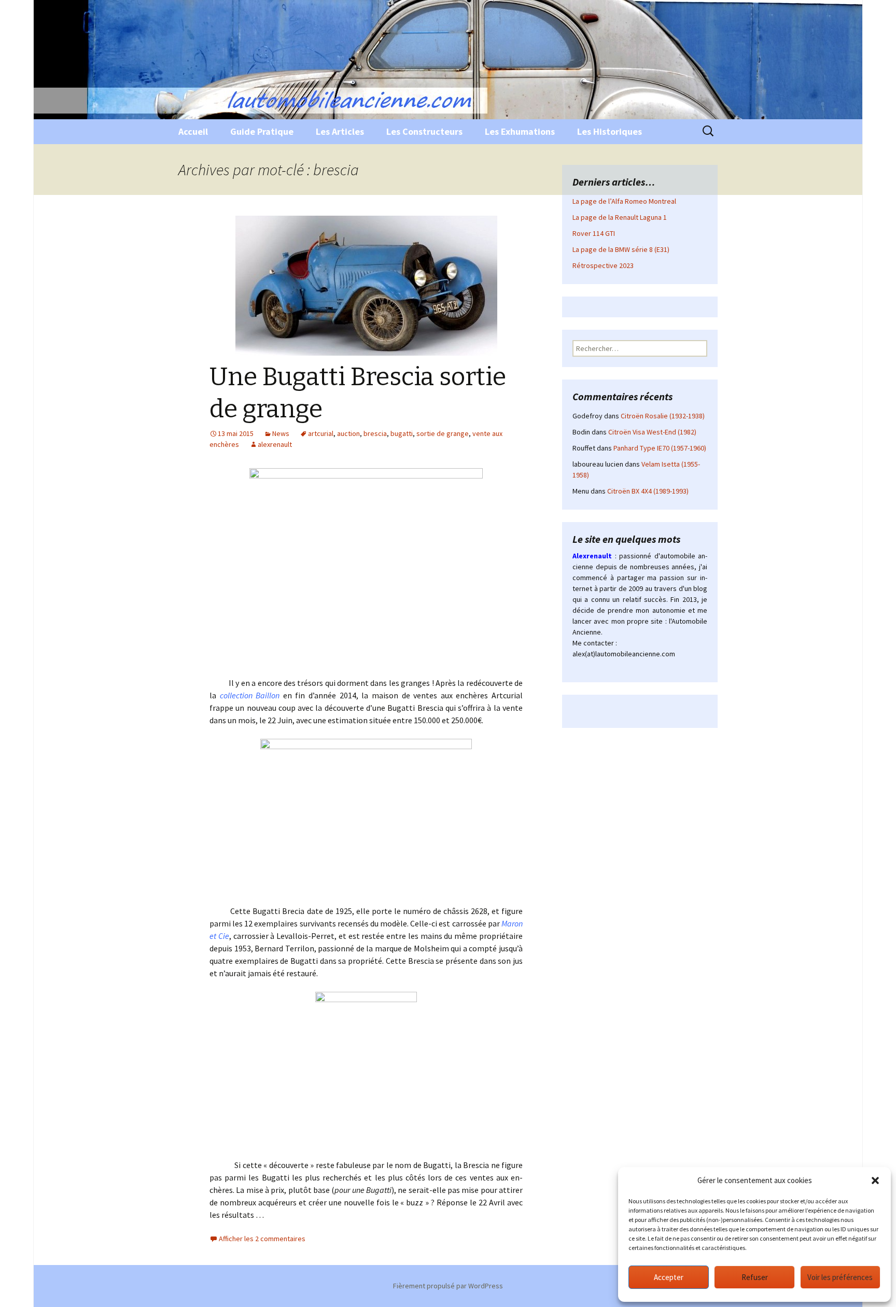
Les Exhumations (520, 131)
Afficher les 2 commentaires (262, 1238)
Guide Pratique (261, 131)
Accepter (668, 1277)
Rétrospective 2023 (603, 265)
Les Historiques (609, 131)
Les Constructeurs (424, 131)
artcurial (320, 433)
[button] (875, 1180)
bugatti (401, 433)
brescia (375, 433)
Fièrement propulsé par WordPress (448, 1285)
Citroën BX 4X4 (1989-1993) (648, 491)
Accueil (193, 131)
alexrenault (275, 444)
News (280, 433)
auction (348, 433)
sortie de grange (442, 433)
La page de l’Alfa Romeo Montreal (624, 201)
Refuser (754, 1277)
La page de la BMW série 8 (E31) (620, 249)
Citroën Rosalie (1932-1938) (663, 415)
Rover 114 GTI (593, 233)
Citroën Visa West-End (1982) (652, 432)
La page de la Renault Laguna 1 (619, 217)
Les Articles (340, 131)
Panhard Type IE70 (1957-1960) (659, 448)
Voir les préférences (840, 1277)
